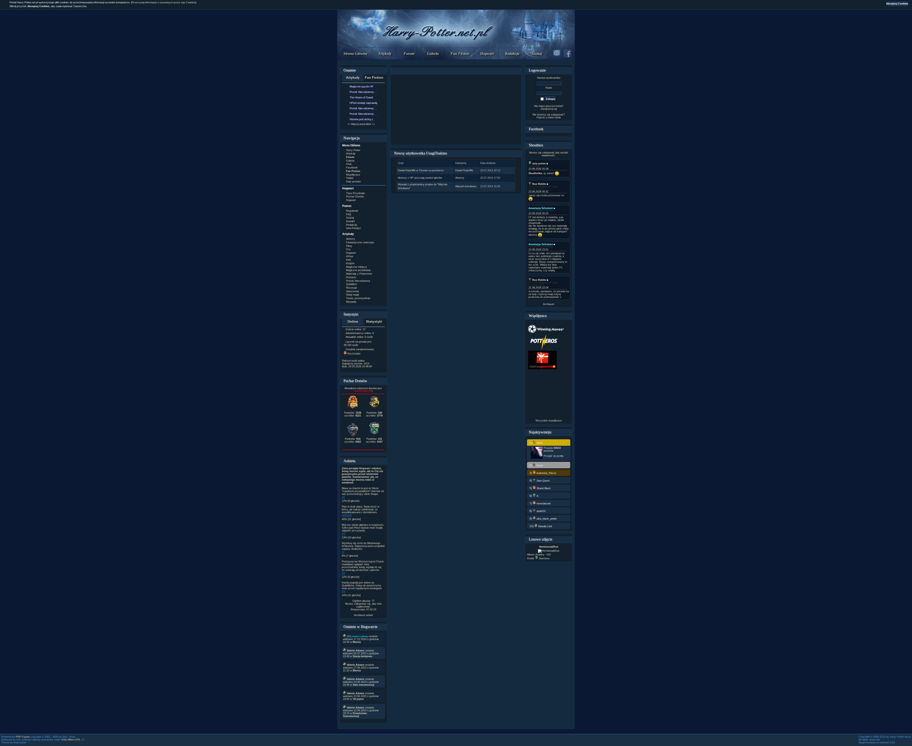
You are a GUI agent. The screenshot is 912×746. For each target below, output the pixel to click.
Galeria (433, 54)
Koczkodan (354, 353)
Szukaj (537, 54)
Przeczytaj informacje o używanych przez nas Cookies (163, 2)
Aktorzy (459, 177)
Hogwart (487, 54)
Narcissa (544, 558)
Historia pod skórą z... (362, 119)
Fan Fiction (460, 54)
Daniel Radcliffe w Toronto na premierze (421, 170)
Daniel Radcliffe (464, 170)
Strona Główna (355, 54)
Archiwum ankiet (363, 615)
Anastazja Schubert (540, 208)
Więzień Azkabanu (465, 186)
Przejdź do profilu (554, 455)
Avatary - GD (543, 554)
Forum (409, 54)
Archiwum (548, 304)
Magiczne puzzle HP (361, 86)
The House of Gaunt (361, 97)
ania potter (539, 163)
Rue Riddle (539, 183)
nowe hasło (554, 117)
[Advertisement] (456, 110)
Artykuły (384, 54)
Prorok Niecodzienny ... (363, 92)
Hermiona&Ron (548, 546)
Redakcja (512, 54)
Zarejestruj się (549, 108)
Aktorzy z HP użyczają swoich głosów (420, 177)
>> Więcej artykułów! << (361, 124)
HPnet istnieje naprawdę (363, 102)
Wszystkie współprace (549, 420)
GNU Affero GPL (71, 739)
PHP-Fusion (23, 736)
